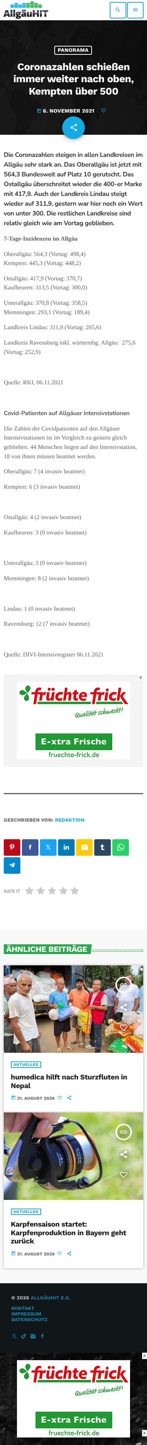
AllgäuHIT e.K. (50, 1298)
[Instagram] (33, 1337)
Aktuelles (26, 1064)
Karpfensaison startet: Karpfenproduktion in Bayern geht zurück (68, 1233)
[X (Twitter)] (14, 1337)
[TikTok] (24, 1337)
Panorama (73, 50)
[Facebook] (43, 1337)
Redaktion (69, 820)
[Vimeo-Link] (25, 10)
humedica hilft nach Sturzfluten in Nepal (69, 1081)
